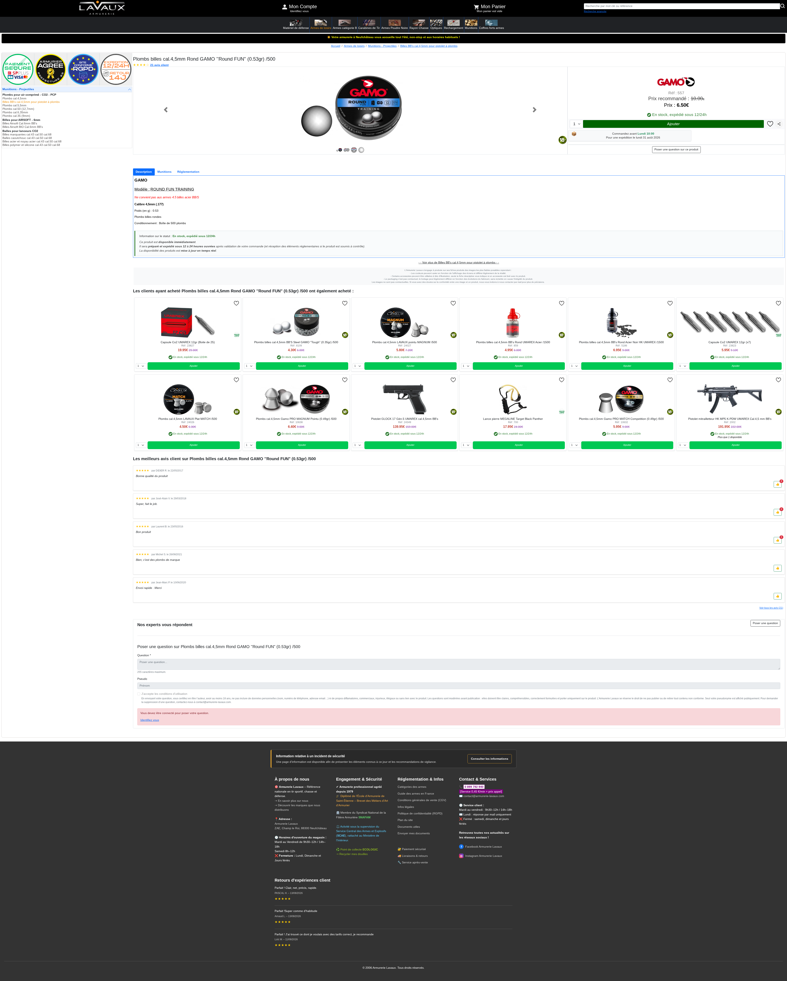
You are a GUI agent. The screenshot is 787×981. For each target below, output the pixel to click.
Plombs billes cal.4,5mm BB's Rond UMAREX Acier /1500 (513, 342)
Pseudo (142, 678)
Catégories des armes (412, 786)
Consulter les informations (489, 758)
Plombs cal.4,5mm (14, 98)
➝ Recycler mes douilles (352, 854)
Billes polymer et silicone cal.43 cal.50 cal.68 (31, 144)
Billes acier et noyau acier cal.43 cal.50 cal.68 (31, 141)
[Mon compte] (285, 7)
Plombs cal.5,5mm (14, 105)
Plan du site (405, 820)
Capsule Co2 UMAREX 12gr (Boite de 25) (188, 342)
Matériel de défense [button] (296, 28)
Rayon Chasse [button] (419, 28)
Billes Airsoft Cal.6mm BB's (19, 123)
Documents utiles (409, 826)
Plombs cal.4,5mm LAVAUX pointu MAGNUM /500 (404, 342)
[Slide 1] (339, 150)
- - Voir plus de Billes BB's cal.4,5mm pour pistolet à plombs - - (459, 262)
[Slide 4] (361, 150)
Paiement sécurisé (414, 849)
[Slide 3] (354, 150)
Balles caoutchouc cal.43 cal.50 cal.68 (27, 138)
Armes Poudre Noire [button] (394, 28)
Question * (144, 655)
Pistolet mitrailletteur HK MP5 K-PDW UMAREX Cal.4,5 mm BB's (729, 418)
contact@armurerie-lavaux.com (483, 796)
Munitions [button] (471, 28)
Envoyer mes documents (414, 833)
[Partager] (779, 124)
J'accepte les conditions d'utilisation (164, 693)
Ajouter (673, 124)
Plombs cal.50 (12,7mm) (18, 108)
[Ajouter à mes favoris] (770, 124)
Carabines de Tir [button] (369, 28)
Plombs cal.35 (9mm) (16, 115)
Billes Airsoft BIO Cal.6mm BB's (22, 126)
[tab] (144, 171)
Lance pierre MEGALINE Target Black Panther (513, 418)
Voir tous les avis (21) (771, 607)
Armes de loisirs (354, 46)
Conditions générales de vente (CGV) (422, 800)
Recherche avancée (595, 11)
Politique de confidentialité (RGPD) (420, 813)
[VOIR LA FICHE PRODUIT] (156, 303)
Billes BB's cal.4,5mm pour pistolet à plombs (428, 46)
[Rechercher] (783, 6)
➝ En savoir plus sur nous (291, 800)
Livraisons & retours (415, 855)
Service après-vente (415, 862)
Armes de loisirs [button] (320, 28)
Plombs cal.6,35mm (15, 112)
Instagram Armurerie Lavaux (481, 855)
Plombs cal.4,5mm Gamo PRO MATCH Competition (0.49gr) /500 (621, 418)
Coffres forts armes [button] (491, 28)
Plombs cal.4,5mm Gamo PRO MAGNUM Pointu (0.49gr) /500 (296, 418)
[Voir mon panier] (476, 7)
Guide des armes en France (416, 793)
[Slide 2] (346, 150)
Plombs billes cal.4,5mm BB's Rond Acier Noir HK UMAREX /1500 (621, 342)
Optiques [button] (436, 28)
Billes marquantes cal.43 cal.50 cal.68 (26, 134)
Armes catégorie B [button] (345, 28)
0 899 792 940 (474, 786)
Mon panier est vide (489, 11)
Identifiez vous (299, 11)
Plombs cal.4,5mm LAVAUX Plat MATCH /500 (187, 418)
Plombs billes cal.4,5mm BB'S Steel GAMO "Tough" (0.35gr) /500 (296, 342)
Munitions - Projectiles (382, 46)
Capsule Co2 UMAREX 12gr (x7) (730, 342)
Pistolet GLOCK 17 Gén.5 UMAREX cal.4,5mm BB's (404, 418)
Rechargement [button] (453, 28)
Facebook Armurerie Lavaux (481, 846)
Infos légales (406, 806)
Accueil (335, 46)
